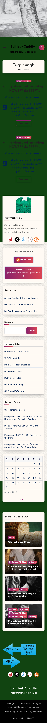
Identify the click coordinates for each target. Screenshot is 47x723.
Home (8, 711)
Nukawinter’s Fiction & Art (17, 351)
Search (8, 322)
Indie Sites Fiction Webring (17, 365)
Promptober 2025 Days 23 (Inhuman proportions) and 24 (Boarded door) (21, 445)
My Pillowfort (35, 711)
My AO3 (30, 718)
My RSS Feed (25, 260)
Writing (32, 562)
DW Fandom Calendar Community (20, 311)
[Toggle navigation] (5, 47)
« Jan (22, 499)
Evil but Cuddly (22, 46)
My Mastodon (19, 718)
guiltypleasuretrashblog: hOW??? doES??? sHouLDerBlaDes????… (23, 91)
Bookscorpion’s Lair (13, 371)
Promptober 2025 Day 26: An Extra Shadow (21, 427)
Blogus (20, 707)
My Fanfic (13, 589)
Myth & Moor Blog (12, 378)
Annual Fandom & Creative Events (20, 298)
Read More (23, 123)
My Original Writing (17, 562)
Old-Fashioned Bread (14, 410)
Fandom (13, 610)
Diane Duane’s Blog (13, 384)
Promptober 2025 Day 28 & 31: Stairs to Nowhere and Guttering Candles (23, 417)
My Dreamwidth (20, 711)
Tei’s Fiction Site (12, 358)
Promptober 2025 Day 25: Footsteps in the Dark (22, 436)
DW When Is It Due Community (18, 304)
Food (11, 538)
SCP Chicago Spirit (17, 617)
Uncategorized (23, 81)
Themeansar (33, 707)
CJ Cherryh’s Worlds (14, 391)
